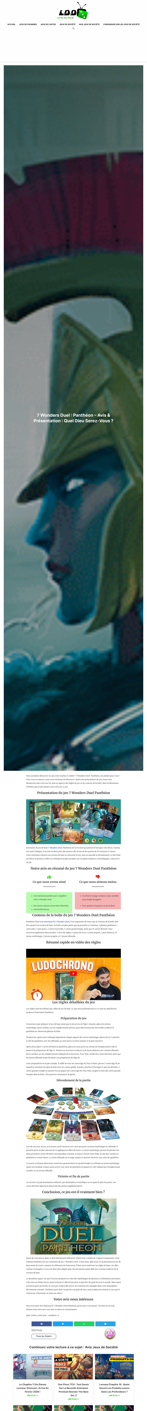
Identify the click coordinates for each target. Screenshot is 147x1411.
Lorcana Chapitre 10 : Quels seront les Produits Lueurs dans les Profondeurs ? (114, 1388)
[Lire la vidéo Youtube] (73, 973)
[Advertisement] (73, 46)
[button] (73, 28)
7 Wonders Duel (55, 848)
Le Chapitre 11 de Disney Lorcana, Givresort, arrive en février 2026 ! (33, 1388)
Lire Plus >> (32, 1395)
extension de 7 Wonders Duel (56, 921)
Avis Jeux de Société (101, 1347)
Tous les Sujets (44, 1336)
